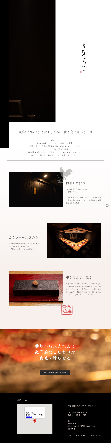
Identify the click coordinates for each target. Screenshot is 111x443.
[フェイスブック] (107, 205)
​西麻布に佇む (75, 183)
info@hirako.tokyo (77, 412)
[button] (4, 17)
